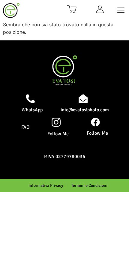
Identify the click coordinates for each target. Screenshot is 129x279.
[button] (121, 10)
